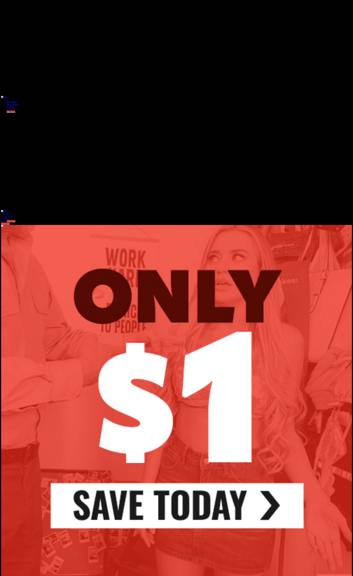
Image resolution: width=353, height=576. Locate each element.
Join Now (11, 112)
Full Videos (12, 102)
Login (9, 109)
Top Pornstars (13, 104)
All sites (10, 107)
